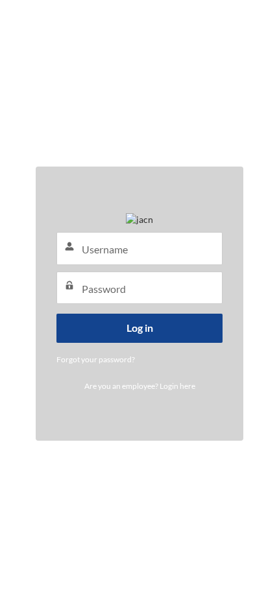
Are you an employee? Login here (139, 386)
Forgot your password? (95, 359)
